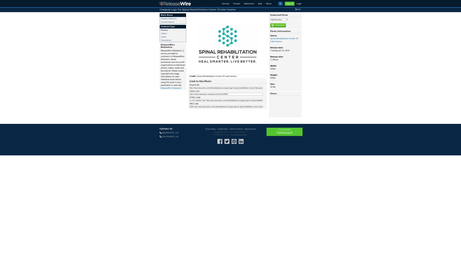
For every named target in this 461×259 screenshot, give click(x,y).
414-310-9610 (168, 136)
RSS (299, 9)
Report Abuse (250, 129)
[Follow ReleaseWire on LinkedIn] (241, 144)
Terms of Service (236, 129)
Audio (163, 36)
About (268, 3)
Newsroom (249, 3)
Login (299, 3)
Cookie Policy (222, 129)
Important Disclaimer (239, 134)
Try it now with (284, 131)
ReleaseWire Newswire (171, 88)
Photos (164, 30)
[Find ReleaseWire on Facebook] (220, 144)
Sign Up (289, 3)
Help (260, 3)
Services (225, 3)
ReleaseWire (174, 3)
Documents (166, 40)
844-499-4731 (168, 132)
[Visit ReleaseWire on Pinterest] (234, 144)
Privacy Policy (210, 129)
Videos (164, 33)
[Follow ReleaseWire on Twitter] (227, 144)
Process (236, 3)
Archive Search (167, 22)
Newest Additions (169, 18)
